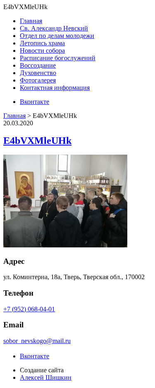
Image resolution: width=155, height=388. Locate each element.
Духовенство (38, 72)
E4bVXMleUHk (37, 140)
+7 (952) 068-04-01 (29, 309)
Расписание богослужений (57, 57)
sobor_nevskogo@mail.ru (37, 340)
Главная (31, 20)
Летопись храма (42, 43)
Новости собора (42, 50)
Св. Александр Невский (54, 28)
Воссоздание (38, 65)
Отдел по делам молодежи (57, 35)
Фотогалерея (38, 80)
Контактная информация (55, 87)
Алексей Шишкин (46, 377)
